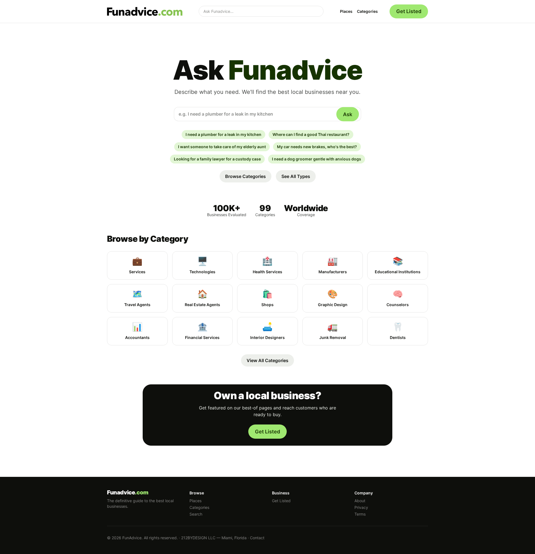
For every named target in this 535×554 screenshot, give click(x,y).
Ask (347, 114)
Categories (367, 11)
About (359, 500)
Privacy (361, 507)
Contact (257, 537)
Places (346, 11)
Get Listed (408, 11)
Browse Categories (245, 176)
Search (195, 514)
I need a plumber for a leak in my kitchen (223, 134)
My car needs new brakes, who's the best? (317, 146)
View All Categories (267, 360)
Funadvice (128, 492)
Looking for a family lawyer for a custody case (217, 159)
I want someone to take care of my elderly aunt (222, 146)
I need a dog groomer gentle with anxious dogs (316, 159)
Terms (360, 514)
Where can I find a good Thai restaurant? (311, 134)
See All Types (295, 176)
